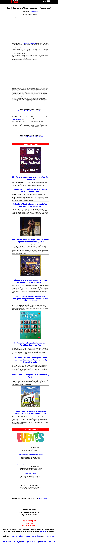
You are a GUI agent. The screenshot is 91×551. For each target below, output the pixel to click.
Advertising (35, 541)
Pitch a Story (51, 541)
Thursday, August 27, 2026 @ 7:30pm (30, 485)
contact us (43, 531)
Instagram (31, 110)
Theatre (28, 541)
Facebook (20, 110)
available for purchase (16, 119)
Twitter (36, 110)
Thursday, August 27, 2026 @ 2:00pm (30, 476)
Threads (26, 110)
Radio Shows (26, 543)
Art (4, 541)
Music (23, 541)
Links (20, 543)
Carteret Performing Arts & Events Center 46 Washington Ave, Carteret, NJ (30, 459)
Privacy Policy (35, 543)
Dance (14, 541)
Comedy (9, 541)
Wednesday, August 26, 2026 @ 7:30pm (30, 447)
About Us (43, 541)
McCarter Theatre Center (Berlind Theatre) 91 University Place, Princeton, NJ (30, 449)
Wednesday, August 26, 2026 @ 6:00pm (30, 457)
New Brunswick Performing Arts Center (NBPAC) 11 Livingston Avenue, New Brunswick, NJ (30, 468)
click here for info (42, 498)
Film (18, 541)
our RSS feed (51, 536)
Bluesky (41, 110)
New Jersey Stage (33, 11)
